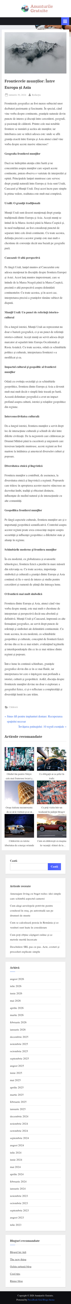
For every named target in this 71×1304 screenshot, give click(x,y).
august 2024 (17, 1145)
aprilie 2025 (17, 1087)
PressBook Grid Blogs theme (41, 1299)
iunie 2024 (16, 1159)
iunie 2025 (16, 1073)
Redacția (36, 94)
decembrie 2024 (19, 1116)
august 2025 (17, 1065)
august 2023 (17, 1217)
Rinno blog (16, 1281)
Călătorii (13, 707)
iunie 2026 (16, 993)
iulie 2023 (15, 1224)
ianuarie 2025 (18, 1109)
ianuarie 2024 (18, 1188)
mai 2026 (15, 1000)
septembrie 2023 (19, 1210)
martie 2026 (17, 1015)
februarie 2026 (18, 1022)
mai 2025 (15, 1080)
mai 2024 (15, 1167)
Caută (13, 861)
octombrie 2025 (19, 1051)
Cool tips (15, 1273)
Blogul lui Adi (18, 1252)
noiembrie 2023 (19, 1196)
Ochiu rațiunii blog (20, 1266)
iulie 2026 (15, 986)
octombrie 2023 (19, 1203)
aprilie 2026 (17, 1008)
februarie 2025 (18, 1101)
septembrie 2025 (19, 1058)
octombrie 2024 (19, 1130)
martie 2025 (17, 1094)
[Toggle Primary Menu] (65, 21)
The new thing (18, 1259)
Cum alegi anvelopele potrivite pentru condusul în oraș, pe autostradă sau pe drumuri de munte (31, 910)
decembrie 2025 (19, 1037)
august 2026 (17, 979)
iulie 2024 (15, 1152)
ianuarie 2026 (18, 1029)
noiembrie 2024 (19, 1123)
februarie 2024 (18, 1181)
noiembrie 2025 (19, 1044)
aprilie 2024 (17, 1174)
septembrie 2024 (19, 1138)
